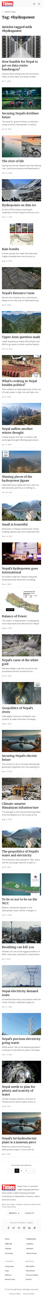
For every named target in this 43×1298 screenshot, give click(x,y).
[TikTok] (34, 1228)
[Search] (34, 4)
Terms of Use (28, 1294)
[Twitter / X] (13, 1228)
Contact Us (29, 1213)
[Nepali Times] (8, 1188)
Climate (8, 1248)
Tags (7, 1271)
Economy (9, 1253)
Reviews (29, 1248)
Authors (8, 1275)
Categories (9, 1266)
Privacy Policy (15, 1294)
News (7, 1239)
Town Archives (32, 1275)
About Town (31, 1253)
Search (29, 1279)
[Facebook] (8, 1228)
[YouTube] (19, 1228)
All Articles (30, 1266)
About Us (13, 1213)
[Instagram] (24, 1228)
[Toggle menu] (39, 4)
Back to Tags (10, 12)
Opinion (29, 1244)
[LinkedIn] (29, 1228)
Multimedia (31, 1239)
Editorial (8, 1244)
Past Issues (30, 1271)
